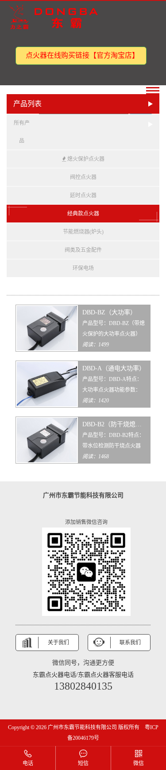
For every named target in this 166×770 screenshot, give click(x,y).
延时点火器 (83, 195)
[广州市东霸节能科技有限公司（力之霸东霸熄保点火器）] (55, 17)
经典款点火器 (83, 213)
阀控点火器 (83, 177)
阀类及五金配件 (83, 250)
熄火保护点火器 (85, 159)
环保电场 (83, 268)
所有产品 (22, 132)
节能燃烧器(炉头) (83, 232)
